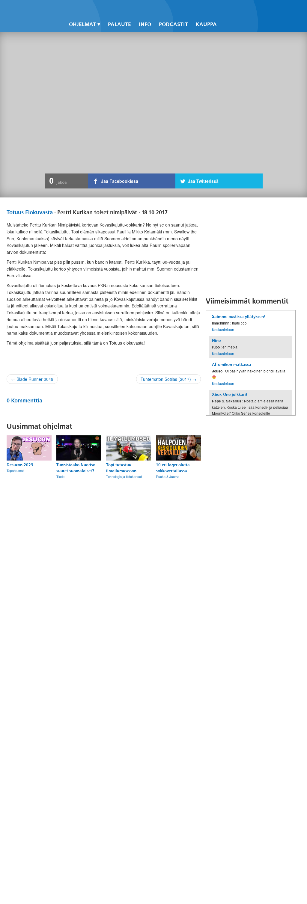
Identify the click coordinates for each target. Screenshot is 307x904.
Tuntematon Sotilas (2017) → (168, 379)
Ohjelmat (82, 24)
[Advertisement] (251, 246)
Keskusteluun (223, 329)
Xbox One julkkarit (229, 394)
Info (145, 24)
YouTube (243, 9)
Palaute (119, 24)
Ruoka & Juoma (167, 476)
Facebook (223, 9)
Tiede (60, 476)
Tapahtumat (15, 470)
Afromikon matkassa (231, 364)
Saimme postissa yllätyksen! (238, 316)
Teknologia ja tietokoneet (124, 476)
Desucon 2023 (20, 464)
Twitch (253, 9)
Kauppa (206, 24)
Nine (216, 340)
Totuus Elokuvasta (30, 212)
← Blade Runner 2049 (32, 379)
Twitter (233, 9)
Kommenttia (24, 400)
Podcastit (173, 24)
